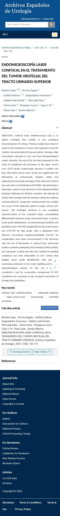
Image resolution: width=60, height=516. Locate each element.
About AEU (8, 384)
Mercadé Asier (36, 100)
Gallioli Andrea (12, 95)
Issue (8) (54, 48)
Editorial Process (11, 429)
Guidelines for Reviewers (16, 453)
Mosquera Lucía (28, 105)
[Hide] (55, 268)
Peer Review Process (13, 458)
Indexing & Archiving (13, 389)
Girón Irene (10, 105)
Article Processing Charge (16, 434)
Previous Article (21, 352)
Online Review (10, 448)
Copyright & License (13, 404)
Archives (7, 483)
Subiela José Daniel (14, 100)
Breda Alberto (26, 110)
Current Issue (9, 478)
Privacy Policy (23, 509)
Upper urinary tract (15, 297)
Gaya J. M (46, 105)
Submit (6, 419)
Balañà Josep (9, 90)
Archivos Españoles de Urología (16, 48)
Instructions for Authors (15, 424)
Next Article (41, 352)
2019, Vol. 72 (40, 48)
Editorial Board (10, 394)
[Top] (55, 261)
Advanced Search (30, 19)
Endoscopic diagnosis (48, 293)
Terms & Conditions (30, 502)
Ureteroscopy (37, 297)
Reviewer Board (11, 463)
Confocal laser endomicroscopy (17, 293)
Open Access (9, 399)
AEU (5, 34)
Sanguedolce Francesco (38, 95)
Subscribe (48, 19)
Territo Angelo (30, 90)
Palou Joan (9, 110)
